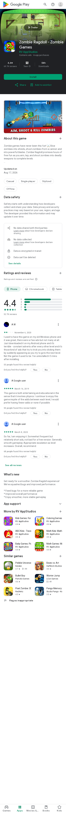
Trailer (32, 27)
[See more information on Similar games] (60, 556)
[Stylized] (47, 181)
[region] (33, 64)
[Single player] (28, 181)
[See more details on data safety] (14, 263)
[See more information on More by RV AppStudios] (60, 511)
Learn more (19, 231)
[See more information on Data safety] (60, 197)
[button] (30, 66)
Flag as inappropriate (18, 600)
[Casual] (10, 181)
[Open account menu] (60, 4)
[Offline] (10, 188)
